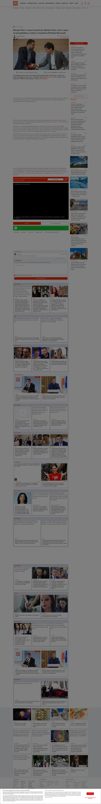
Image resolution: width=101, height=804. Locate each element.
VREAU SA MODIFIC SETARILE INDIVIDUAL (90, 798)
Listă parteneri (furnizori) (49, 797)
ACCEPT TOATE (90, 793)
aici (18, 798)
